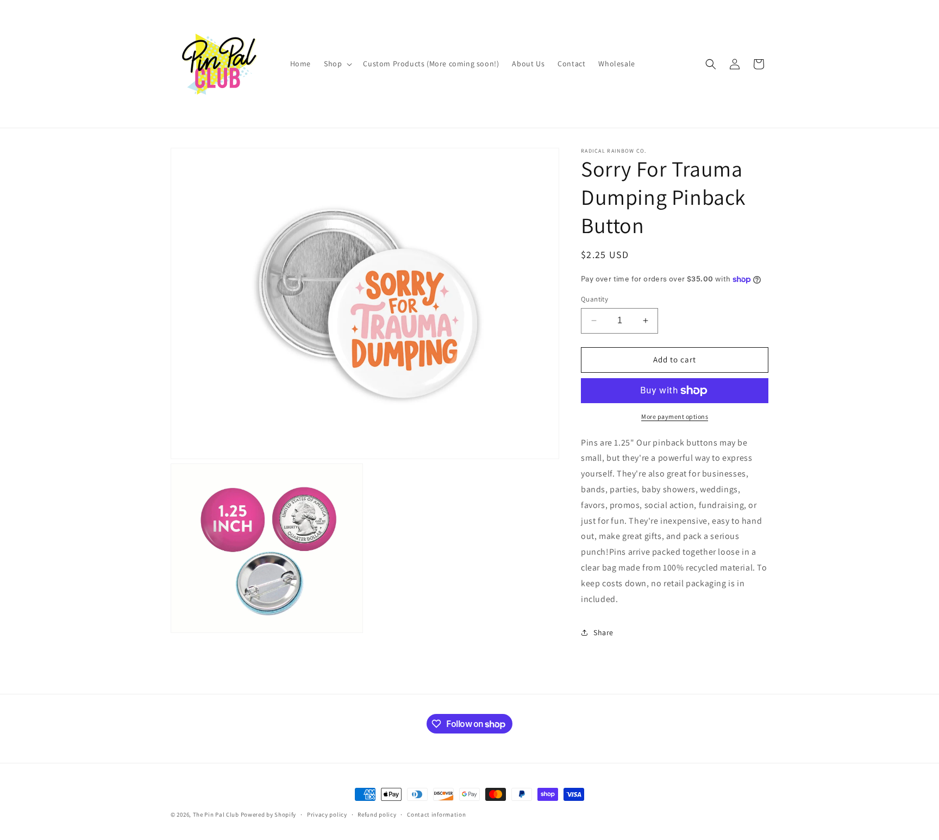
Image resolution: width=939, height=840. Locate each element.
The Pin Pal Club (216, 814)
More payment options (674, 416)
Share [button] (603, 632)
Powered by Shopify (269, 814)
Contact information (436, 814)
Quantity (594, 299)
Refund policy (377, 814)
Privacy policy (327, 814)
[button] (336, 63)
